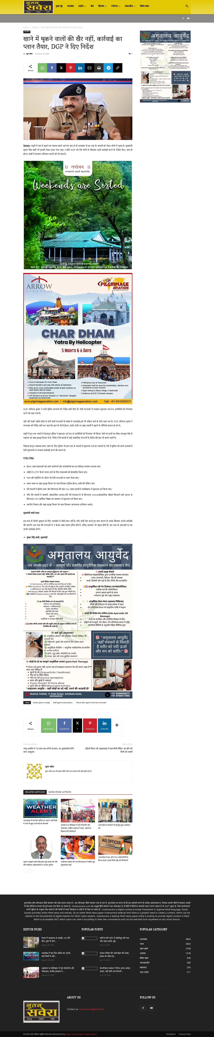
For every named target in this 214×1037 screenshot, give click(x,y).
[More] (117, 725)
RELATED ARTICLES (35, 792)
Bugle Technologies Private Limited (81, 1034)
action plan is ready (41, 702)
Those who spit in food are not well (91, 702)
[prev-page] (25, 871)
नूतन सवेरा (29, 53)
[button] (187, 6)
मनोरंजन (114, 6)
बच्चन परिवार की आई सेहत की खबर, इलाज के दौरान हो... (114, 955)
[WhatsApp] (42, 68)
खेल (92, 6)
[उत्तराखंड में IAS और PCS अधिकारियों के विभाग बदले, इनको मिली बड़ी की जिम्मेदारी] (115, 845)
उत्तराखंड (70, 6)
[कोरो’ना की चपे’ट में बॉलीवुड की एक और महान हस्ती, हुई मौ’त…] (89, 941)
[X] (61, 68)
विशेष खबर (144, 6)
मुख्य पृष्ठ (59, 6)
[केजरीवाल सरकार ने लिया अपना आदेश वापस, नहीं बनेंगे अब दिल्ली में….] (89, 971)
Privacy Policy (185, 1034)
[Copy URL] (117, 68)
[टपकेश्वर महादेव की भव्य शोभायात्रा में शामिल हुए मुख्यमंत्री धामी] (78, 847)
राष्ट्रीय (81, 6)
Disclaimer (171, 1034)
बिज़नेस (101, 6)
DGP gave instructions (62, 702)
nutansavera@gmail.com (91, 1009)
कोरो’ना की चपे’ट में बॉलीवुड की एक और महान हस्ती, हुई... (114, 940)
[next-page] (30, 871)
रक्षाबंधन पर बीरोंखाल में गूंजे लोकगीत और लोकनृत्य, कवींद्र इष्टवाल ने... (58, 970)
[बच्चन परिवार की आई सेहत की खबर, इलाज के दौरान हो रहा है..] (89, 956)
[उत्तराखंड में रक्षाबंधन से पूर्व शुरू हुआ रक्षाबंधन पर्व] (115, 810)
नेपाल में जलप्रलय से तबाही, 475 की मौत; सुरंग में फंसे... (56, 940)
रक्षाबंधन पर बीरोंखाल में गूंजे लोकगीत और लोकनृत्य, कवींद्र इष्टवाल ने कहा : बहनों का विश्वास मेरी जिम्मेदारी (76, 828)
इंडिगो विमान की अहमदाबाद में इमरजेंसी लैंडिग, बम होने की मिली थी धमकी (108, 750)
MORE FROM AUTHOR (60, 792)
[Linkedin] (80, 68)
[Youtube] (188, 18)
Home (26, 27)
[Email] (89, 68)
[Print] (99, 68)
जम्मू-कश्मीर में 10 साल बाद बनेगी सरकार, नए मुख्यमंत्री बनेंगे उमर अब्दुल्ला (48, 750)
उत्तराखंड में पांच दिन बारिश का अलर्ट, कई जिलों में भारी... (56, 955)
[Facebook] (183, 18)
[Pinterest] (70, 68)
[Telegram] (108, 68)
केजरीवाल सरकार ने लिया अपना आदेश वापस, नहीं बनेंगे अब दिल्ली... (115, 970)
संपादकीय (129, 6)
